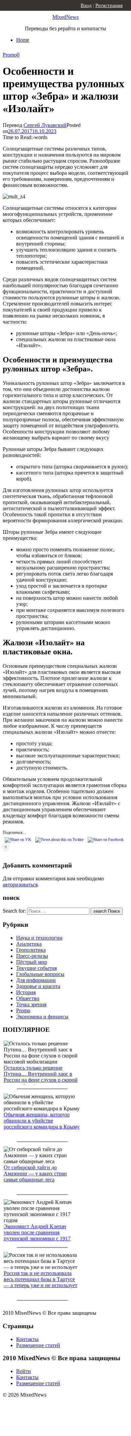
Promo (10, 55)
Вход (86, 5)
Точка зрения (31, 1004)
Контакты (27, 1339)
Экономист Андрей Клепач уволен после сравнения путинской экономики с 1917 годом (37, 1235)
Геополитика (31, 950)
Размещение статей (38, 1345)
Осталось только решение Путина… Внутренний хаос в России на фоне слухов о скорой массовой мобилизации (41, 1077)
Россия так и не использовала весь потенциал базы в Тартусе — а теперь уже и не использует (40, 1279)
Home (22, 40)
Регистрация (109, 5)
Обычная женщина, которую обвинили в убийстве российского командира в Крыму (42, 1121)
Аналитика (29, 944)
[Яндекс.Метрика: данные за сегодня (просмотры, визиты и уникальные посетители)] (55, 1407)
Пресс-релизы (32, 956)
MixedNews (65, 17)
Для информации (36, 980)
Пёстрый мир (31, 962)
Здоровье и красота (38, 986)
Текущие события (36, 968)
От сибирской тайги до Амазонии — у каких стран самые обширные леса (35, 1173)
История (26, 992)
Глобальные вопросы (40, 974)
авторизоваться (20, 884)
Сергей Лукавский (45, 125)
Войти (23, 1371)
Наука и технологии (39, 938)
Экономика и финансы (42, 1016)
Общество (27, 998)
